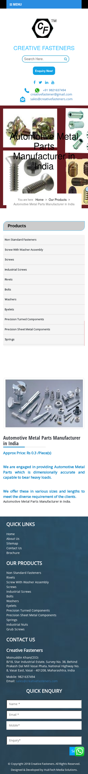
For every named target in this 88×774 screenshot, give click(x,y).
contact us (14, 548)
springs (11, 620)
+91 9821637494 (54, 90)
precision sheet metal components (31, 615)
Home (39, 199)
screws (11, 587)
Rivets (10, 577)
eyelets (11, 606)
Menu (17, 4)
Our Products (58, 199)
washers (12, 601)
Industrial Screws (18, 591)
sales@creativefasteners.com (51, 99)
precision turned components (28, 610)
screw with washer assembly (27, 582)
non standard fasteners (23, 573)
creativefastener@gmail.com (51, 94)
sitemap (12, 543)
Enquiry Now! (44, 71)
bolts (9, 596)
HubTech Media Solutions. (60, 770)
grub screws (15, 629)
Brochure (13, 553)
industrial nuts (17, 624)
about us (12, 539)
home (10, 534)
